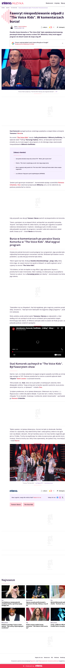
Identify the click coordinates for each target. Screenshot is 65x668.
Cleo (19, 185)
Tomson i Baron (16, 504)
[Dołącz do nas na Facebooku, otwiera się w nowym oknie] (57, 497)
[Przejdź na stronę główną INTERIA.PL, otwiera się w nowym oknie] (7, 3)
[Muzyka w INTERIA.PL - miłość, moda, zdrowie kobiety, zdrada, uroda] (17, 3)
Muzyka (7, 7)
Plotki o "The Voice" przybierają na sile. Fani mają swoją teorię (32, 163)
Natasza (15, 398)
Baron (20, 133)
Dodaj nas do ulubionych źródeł (31, 44)
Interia (3, 7)
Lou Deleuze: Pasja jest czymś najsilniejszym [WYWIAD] (30, 173)
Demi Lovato (21, 378)
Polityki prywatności (42, 661)
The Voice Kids (14, 7)
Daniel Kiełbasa (22, 26)
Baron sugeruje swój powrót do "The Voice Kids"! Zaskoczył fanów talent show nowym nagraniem (38, 168)
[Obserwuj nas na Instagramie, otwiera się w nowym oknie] (60, 497)
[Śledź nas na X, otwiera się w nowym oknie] (62, 497)
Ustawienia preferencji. (53, 661)
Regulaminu (33, 661)
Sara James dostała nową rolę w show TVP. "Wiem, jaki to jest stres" (34, 158)
